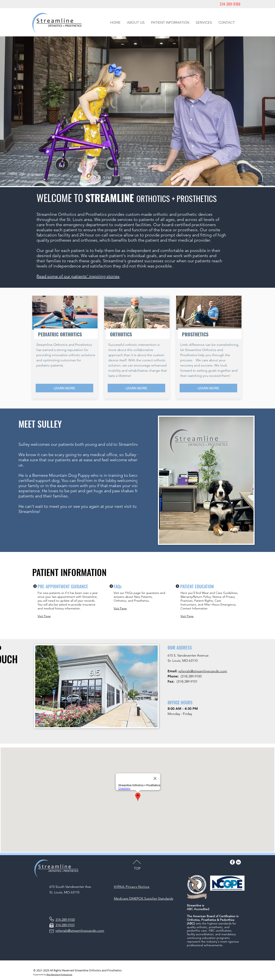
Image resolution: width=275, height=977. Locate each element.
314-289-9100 (230, 4)
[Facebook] (232, 862)
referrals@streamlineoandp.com (202, 671)
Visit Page (44, 616)
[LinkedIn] (238, 862)
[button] (136, 23)
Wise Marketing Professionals (59, 974)
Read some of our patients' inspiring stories (78, 276)
